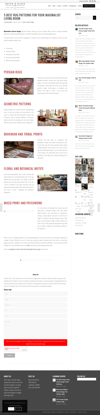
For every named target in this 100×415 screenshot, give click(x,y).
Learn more (18, 408)
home (28, 245)
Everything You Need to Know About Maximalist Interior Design (24, 249)
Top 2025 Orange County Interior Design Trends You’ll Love (86, 31)
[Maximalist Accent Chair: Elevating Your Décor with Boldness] (1, 207)
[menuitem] (49, 5)
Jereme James (8, 22)
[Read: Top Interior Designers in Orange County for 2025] (76, 136)
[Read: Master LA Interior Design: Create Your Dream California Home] (76, 106)
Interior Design (30, 22)
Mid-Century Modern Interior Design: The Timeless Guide (62, 392)
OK (11, 408)
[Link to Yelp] (95, 1)
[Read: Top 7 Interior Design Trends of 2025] (76, 78)
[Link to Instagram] (90, 1)
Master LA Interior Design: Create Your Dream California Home (87, 108)
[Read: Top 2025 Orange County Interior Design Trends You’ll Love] (76, 29)
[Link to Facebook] (92, 1)
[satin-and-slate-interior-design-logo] (15, 5)
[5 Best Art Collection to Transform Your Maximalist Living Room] (99, 207)
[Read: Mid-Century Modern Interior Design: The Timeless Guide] (76, 61)
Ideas (24, 22)
